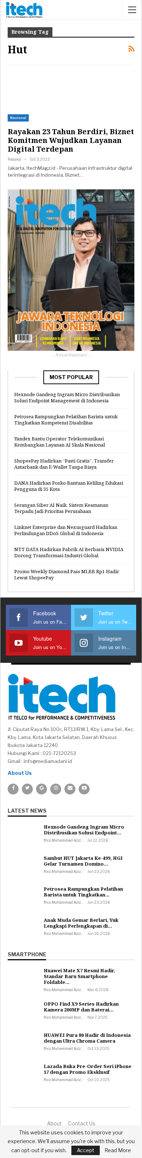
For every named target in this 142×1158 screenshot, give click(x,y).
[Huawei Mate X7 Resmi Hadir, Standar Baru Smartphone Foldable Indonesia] (23, 979)
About (54, 1123)
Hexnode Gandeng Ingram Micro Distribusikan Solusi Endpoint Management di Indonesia (67, 397)
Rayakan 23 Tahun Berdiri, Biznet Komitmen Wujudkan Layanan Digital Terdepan (71, 140)
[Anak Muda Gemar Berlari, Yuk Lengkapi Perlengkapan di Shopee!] (23, 928)
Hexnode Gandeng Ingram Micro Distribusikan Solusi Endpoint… (84, 830)
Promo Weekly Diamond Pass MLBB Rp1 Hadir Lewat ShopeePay (66, 574)
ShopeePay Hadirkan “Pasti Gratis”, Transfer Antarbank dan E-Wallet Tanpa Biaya (64, 463)
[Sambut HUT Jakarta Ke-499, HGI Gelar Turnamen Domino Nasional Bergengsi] (23, 866)
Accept (85, 1150)
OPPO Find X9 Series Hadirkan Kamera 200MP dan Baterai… (81, 1007)
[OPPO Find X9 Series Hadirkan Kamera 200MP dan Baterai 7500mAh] (23, 1012)
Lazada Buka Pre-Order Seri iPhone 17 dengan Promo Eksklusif (87, 1069)
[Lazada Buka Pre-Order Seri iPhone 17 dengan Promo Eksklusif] (23, 1075)
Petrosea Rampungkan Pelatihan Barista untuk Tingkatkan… (83, 892)
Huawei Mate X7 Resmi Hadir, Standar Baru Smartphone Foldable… (79, 976)
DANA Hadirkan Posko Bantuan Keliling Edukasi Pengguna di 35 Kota (68, 486)
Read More (117, 1150)
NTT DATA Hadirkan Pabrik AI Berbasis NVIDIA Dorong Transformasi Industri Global (68, 552)
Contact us (81, 1123)
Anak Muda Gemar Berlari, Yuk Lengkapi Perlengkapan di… (81, 923)
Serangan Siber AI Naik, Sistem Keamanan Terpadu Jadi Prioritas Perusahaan (61, 508)
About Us (20, 773)
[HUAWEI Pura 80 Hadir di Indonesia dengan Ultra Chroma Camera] (23, 1043)
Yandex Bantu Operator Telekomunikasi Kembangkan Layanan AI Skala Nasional (59, 441)
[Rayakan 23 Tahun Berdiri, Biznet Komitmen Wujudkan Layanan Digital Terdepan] (46, 97)
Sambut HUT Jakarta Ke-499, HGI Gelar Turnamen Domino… (83, 861)
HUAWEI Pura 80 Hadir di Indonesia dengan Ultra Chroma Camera (87, 1038)
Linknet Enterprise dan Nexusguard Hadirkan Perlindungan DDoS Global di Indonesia (65, 530)
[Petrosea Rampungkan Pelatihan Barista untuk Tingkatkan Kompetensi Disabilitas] (23, 897)
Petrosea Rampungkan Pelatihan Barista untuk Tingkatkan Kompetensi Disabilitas (66, 419)
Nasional (18, 118)
